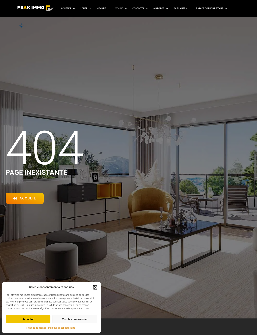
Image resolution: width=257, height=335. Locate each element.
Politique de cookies (36, 328)
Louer (84, 8)
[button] (95, 287)
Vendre (101, 8)
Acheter (66, 8)
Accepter (28, 319)
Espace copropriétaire (209, 8)
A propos (158, 8)
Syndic (119, 8)
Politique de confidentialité (61, 328)
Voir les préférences (74, 319)
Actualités (180, 8)
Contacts (138, 8)
